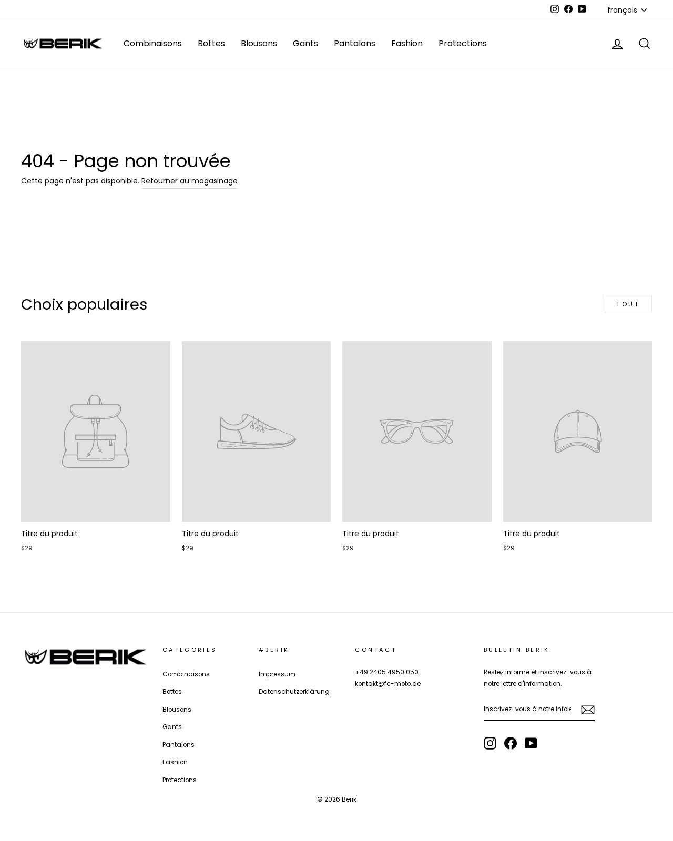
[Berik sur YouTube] (531, 743)
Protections (463, 43)
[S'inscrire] (588, 710)
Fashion (407, 43)
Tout (628, 304)
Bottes (211, 43)
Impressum (277, 674)
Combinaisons (153, 43)
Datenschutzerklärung (294, 692)
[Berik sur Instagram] (490, 743)
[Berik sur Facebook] (510, 743)
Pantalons (354, 43)
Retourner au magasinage (189, 181)
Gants (305, 43)
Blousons (259, 43)
